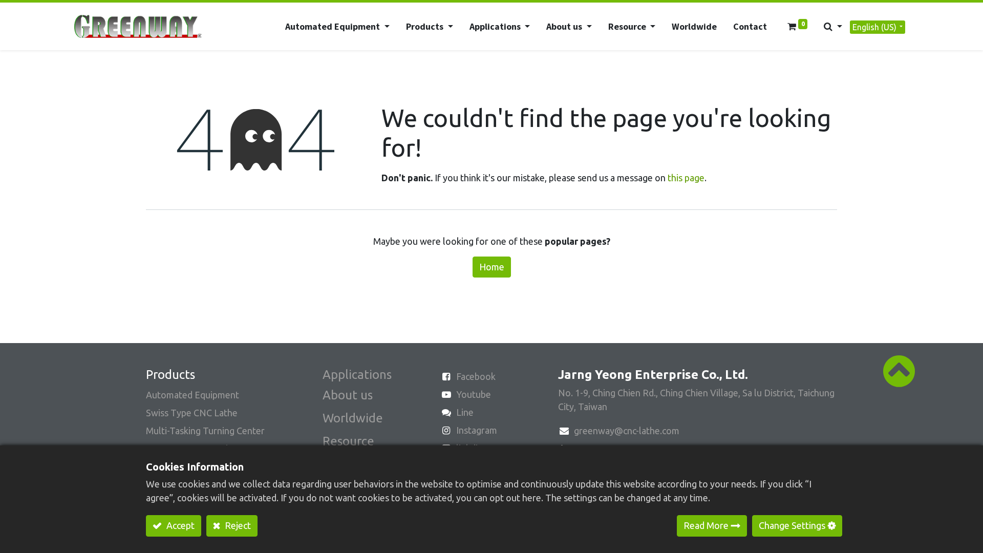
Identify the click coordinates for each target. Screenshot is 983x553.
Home (491, 267)
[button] (833, 26)
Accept (179, 525)
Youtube (473, 394)
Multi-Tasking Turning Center (205, 431)
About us (348, 395)
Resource (348, 441)
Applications (357, 374)
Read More (706, 525)
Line (465, 412)
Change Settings (792, 525)
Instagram (476, 430)
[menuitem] (694, 26)
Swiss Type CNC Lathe (192, 413)
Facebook (476, 376)
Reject (237, 525)
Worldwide (353, 418)
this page (686, 178)
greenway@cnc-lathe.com (626, 431)
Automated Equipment (192, 395)
